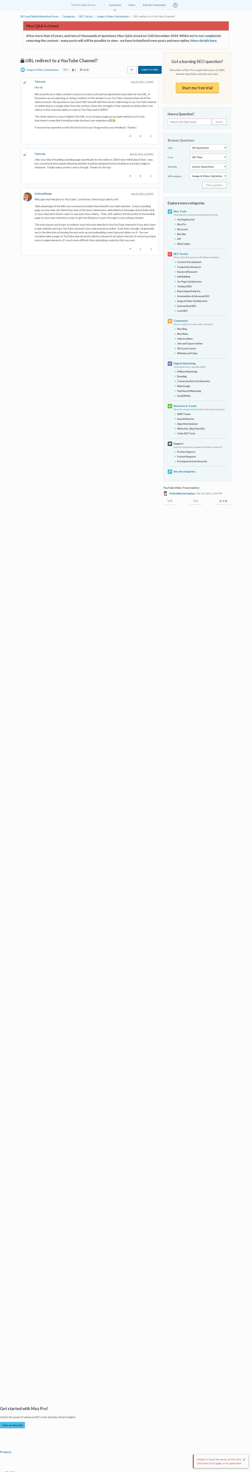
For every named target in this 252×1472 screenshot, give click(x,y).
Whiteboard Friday (187, 353)
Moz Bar (181, 234)
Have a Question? (181, 114)
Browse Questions (181, 140)
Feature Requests (186, 456)
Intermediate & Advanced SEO (193, 296)
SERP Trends (184, 414)
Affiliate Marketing (187, 371)
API (179, 239)
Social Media (183, 395)
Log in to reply (149, 69)
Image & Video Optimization (42, 69)
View (170, 148)
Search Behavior (185, 419)
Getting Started (185, 219)
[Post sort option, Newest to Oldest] (132, 69)
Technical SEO (184, 286)
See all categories (184, 471)
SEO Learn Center (186, 348)
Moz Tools (180, 211)
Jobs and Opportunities (190, 343)
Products (6, 1452)
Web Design (183, 386)
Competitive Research (189, 267)
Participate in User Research (192, 461)
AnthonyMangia (43, 193)
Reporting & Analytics (188, 291)
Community (181, 320)
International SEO (186, 306)
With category (175, 176)
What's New (183, 244)
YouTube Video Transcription (181, 487)
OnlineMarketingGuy (182, 493)
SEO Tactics (181, 253)
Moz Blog (182, 329)
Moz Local (182, 229)
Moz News (182, 334)
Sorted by (172, 166)
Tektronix (40, 81)
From (170, 157)
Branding (182, 376)
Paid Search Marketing (189, 391)
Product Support (186, 451)
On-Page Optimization (189, 281)
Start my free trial (197, 88)
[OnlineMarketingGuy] (165, 493)
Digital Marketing (185, 363)
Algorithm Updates (187, 424)
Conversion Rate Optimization (193, 381)
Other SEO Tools (186, 433)
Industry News (185, 338)
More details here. (204, 40)
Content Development (189, 262)
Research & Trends (185, 405)
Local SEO (182, 310)
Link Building (183, 276)
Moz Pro (181, 224)
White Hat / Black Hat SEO (191, 428)
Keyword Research (187, 271)
